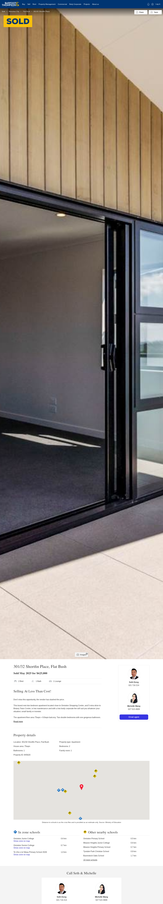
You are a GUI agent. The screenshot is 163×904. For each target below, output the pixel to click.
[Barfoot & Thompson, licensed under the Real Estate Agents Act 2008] (10, 3)
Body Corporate (75, 4)
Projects (87, 4)
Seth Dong (134, 682)
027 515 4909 (134, 709)
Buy (23, 4)
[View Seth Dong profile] (134, 674)
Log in (158, 4)
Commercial (62, 4)
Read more (18, 722)
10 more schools (90, 860)
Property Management (47, 4)
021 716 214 (134, 685)
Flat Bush (26, 11)
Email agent (134, 717)
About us (95, 4)
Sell (28, 4)
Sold (3, 11)
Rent (34, 4)
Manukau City (14, 11)
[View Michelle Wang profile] (134, 697)
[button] (81, 787)
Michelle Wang (133, 706)
